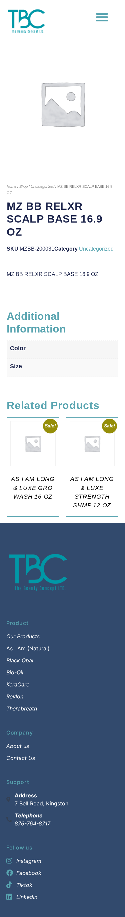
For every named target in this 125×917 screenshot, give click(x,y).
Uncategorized (42, 186)
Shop (23, 186)
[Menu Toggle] (102, 17)
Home (11, 186)
